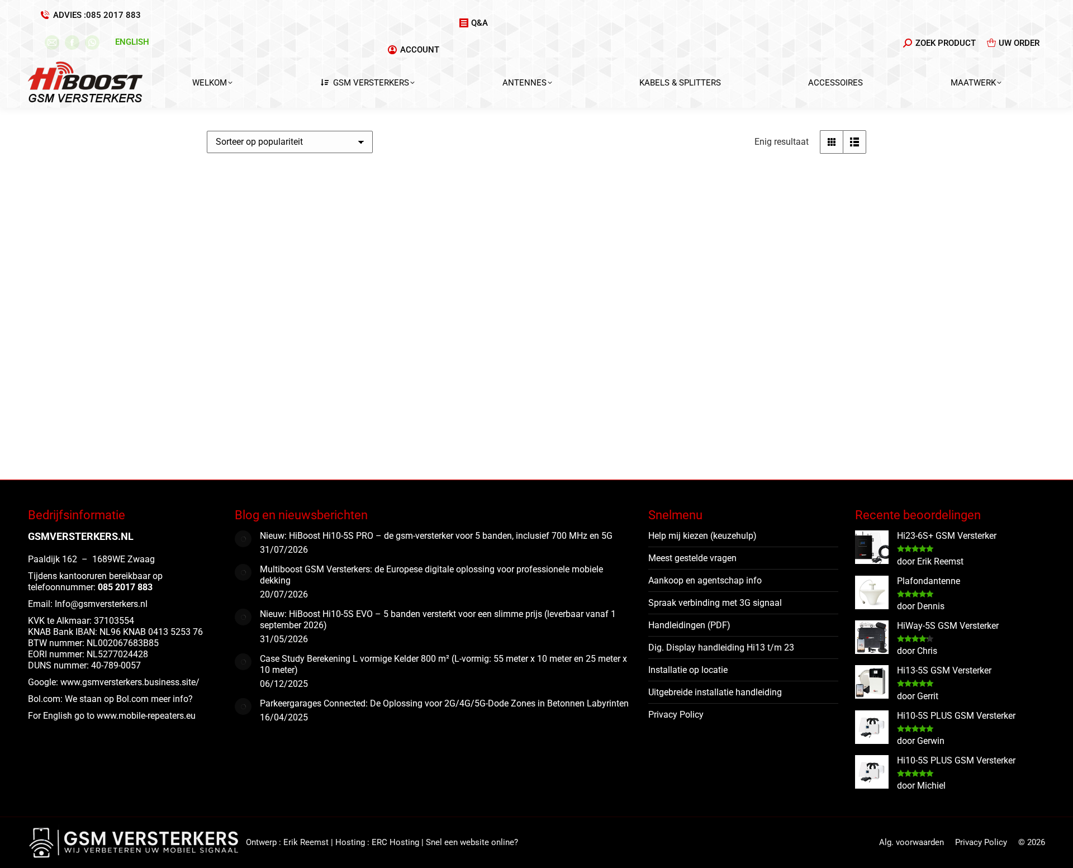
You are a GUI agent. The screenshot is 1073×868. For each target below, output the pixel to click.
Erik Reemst (306, 842)
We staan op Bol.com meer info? (129, 699)
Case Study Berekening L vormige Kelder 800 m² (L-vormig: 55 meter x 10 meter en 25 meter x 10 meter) (443, 664)
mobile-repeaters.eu (157, 715)
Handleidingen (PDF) (689, 625)
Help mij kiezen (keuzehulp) (702, 535)
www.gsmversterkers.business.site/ (130, 682)
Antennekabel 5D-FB (267, 347)
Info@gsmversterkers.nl (101, 604)
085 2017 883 (113, 15)
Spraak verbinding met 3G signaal (715, 602)
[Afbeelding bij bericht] (243, 538)
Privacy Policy (676, 714)
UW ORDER (1019, 43)
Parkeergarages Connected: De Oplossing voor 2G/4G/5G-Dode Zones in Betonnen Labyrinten (444, 703)
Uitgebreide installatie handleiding (715, 692)
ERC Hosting (395, 842)
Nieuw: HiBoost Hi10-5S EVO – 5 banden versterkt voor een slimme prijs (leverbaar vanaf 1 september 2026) (438, 619)
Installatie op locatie (688, 670)
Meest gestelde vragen (692, 558)
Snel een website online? (472, 842)
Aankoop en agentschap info (705, 580)
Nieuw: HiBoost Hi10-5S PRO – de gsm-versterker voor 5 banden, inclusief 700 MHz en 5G (436, 535)
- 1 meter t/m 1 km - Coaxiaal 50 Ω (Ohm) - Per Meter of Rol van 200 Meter (270, 380)
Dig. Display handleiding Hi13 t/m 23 (721, 647)
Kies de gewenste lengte (258, 449)
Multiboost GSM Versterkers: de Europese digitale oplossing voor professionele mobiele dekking (431, 575)
